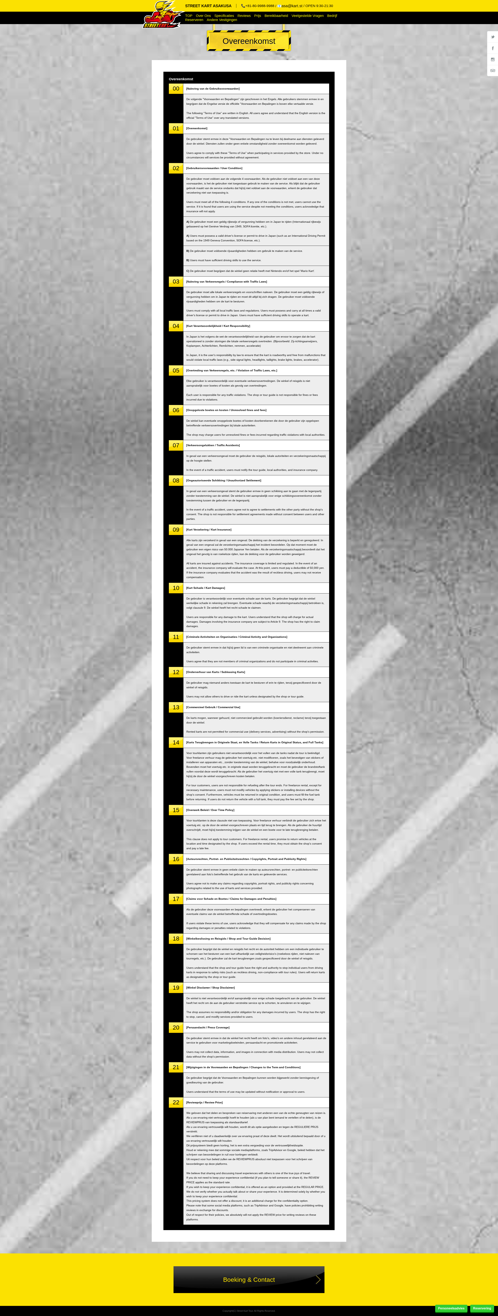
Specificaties (224, 16)
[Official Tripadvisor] (492, 70)
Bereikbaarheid (276, 16)
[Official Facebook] (492, 48)
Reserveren (194, 20)
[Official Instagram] (492, 59)
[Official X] (492, 36)
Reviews (244, 16)
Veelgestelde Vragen (308, 16)
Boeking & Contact (249, 1279)
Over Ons (203, 16)
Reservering (482, 1308)
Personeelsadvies (451, 1308)
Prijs (257, 16)
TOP (188, 16)
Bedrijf (332, 16)
